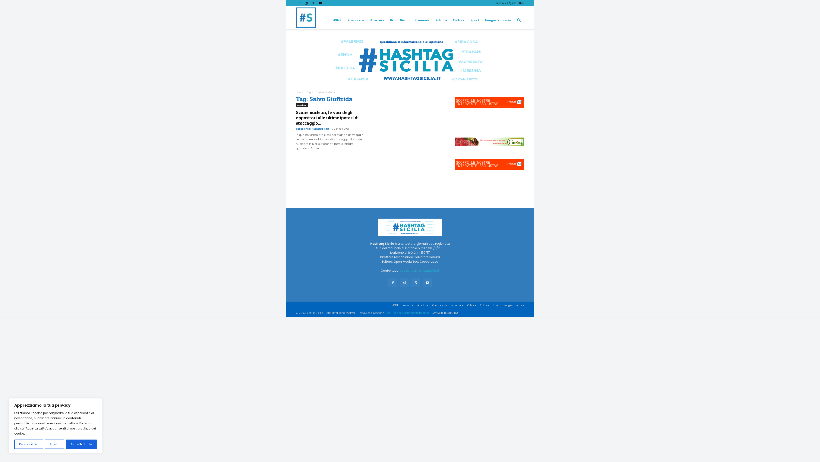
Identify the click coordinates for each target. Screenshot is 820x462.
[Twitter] (313, 3)
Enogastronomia (498, 20)
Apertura (377, 20)
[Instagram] (306, 3)
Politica (441, 20)
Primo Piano (399, 20)
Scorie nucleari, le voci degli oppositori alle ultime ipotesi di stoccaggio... (327, 118)
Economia (421, 20)
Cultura (458, 20)
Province (354, 20)
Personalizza (28, 444)
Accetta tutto (81, 444)
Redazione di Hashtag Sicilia (312, 128)
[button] (519, 21)
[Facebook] (299, 3)
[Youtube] (320, 3)
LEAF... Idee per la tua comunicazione (407, 313)
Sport (474, 20)
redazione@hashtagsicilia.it (419, 270)
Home (299, 92)
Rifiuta (55, 444)
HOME (337, 20)
